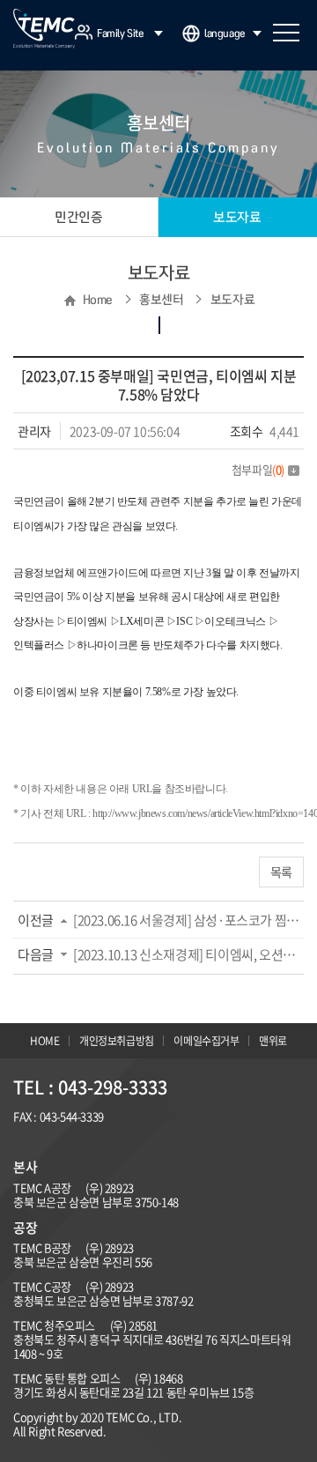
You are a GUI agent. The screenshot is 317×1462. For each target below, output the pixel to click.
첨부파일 (258, 469)
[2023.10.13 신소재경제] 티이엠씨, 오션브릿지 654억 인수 (188, 954)
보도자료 (237, 217)
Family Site (120, 33)
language (225, 33)
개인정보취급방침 (116, 1041)
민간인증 (78, 217)
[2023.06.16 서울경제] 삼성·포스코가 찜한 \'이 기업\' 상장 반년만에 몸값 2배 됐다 (188, 920)
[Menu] (286, 32)
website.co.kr (110, 1140)
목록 (281, 871)
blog (155, 1140)
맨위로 (273, 1041)
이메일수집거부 (206, 1041)
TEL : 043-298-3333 (90, 1087)
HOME (44, 1041)
